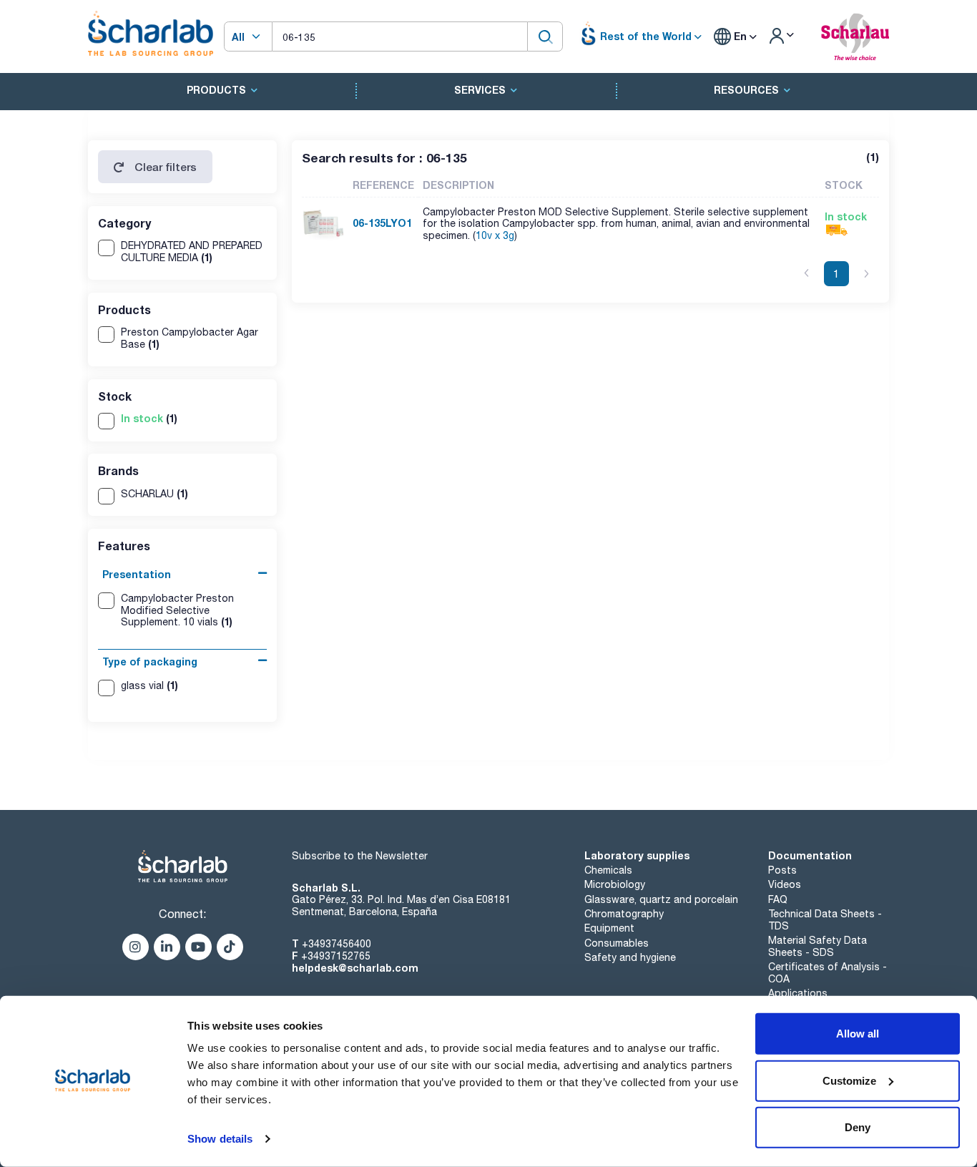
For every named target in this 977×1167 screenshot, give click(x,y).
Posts (782, 870)
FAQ (777, 899)
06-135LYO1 (382, 223)
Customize (849, 1080)
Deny (857, 1127)
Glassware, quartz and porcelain (661, 899)
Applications (798, 993)
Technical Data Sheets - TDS (825, 920)
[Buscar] (545, 36)
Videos (784, 884)
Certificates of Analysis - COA (827, 973)
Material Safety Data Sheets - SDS (817, 946)
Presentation (136, 574)
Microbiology (614, 884)
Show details (219, 1139)
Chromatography (624, 913)
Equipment (609, 928)
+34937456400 (336, 943)
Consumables (616, 943)
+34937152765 (335, 956)
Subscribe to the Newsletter (360, 855)
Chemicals (608, 870)
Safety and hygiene (630, 957)
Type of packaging (149, 661)
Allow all (857, 1033)
